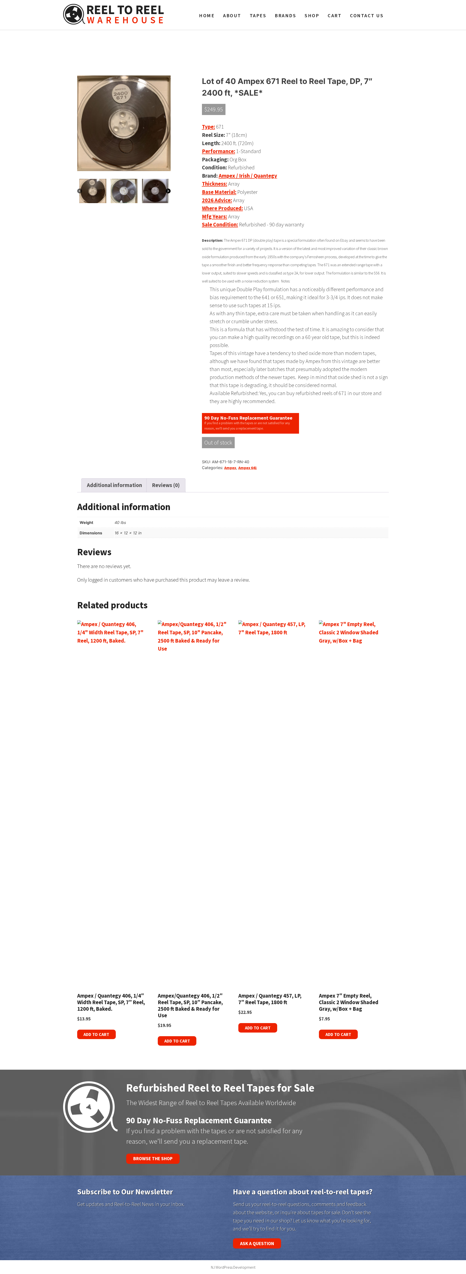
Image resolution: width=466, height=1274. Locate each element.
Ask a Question (257, 1243)
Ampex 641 (247, 467)
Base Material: (219, 192)
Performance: (218, 151)
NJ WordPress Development (233, 1267)
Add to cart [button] (96, 1034)
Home (207, 15)
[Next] (168, 191)
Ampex (230, 467)
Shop (312, 15)
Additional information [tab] (114, 485)
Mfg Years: (214, 216)
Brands (285, 15)
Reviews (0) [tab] (166, 485)
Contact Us (366, 15)
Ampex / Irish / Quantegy (248, 175)
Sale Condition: (220, 224)
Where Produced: (222, 208)
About (232, 15)
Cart (334, 15)
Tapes (258, 15)
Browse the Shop (153, 1158)
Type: (208, 126)
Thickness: (214, 183)
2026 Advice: (217, 200)
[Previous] (79, 191)
